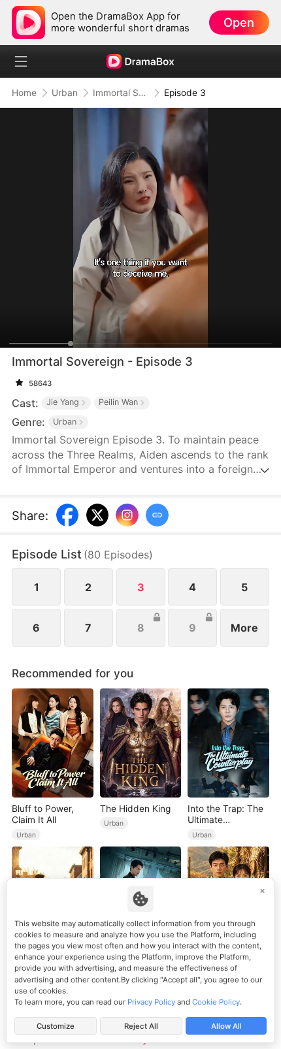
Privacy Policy (151, 1002)
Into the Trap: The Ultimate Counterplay (225, 814)
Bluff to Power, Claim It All (43, 814)
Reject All (141, 1026)
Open (238, 22)
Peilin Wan (118, 402)
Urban (65, 93)
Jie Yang (62, 402)
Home (24, 93)
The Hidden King (135, 808)
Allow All (226, 1026)
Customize (55, 1026)
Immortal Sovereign (121, 93)
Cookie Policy (216, 1002)
